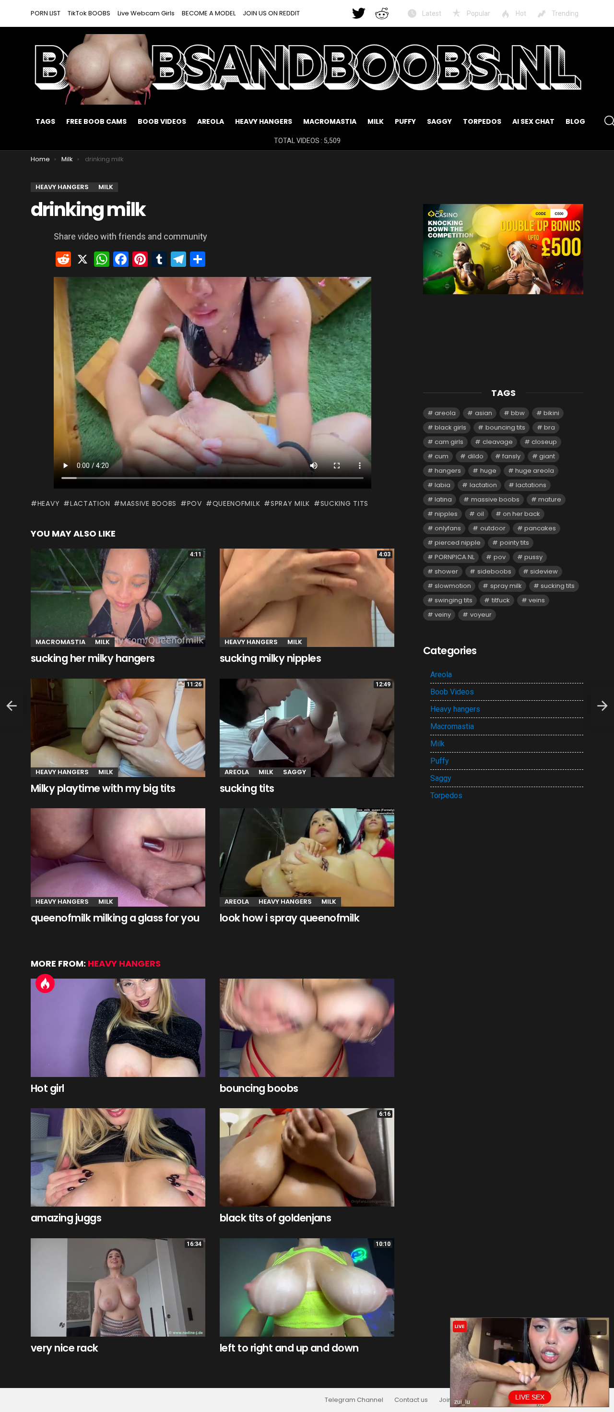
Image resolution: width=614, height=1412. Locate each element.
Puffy (405, 121)
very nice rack (64, 1348)
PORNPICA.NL (454, 557)
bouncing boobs (259, 1088)
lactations (531, 485)
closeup (544, 441)
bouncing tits (505, 427)
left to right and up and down (289, 1348)
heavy (48, 503)
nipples (446, 513)
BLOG (575, 121)
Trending (564, 13)
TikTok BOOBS (89, 13)
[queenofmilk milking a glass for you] (118, 857)
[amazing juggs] (118, 1157)
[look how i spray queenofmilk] (307, 857)
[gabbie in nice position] (11, 706)
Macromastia (329, 121)
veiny (443, 614)
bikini (551, 413)
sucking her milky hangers (93, 658)
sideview (544, 571)
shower (446, 571)
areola (445, 413)
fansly (511, 456)
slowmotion (453, 585)
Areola (210, 121)
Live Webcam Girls (146, 13)
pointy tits (514, 542)
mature (549, 499)
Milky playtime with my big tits (103, 788)
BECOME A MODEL (209, 13)
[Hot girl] (118, 1028)
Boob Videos (162, 121)
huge (488, 470)
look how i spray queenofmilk (289, 918)
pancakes (540, 528)
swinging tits (453, 600)
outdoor (493, 528)
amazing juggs (66, 1218)
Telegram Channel (354, 1400)
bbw (518, 413)
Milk (375, 121)
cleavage (498, 441)
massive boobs (148, 503)
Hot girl (47, 1088)
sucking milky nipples (270, 658)
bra (549, 427)
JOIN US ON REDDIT (271, 13)
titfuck (501, 600)
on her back (521, 513)
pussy (533, 557)
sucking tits (344, 503)
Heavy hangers (263, 121)
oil (480, 513)
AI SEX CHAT (533, 121)
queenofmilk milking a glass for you (115, 918)
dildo (476, 456)
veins (537, 600)
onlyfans (448, 528)
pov (194, 503)
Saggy (439, 121)
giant (547, 456)
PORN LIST (45, 13)
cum (442, 456)
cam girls (449, 441)
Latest (431, 13)
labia (442, 485)
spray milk (290, 503)
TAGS (45, 121)
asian (483, 413)
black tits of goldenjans (275, 1218)
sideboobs (494, 571)
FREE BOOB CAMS (96, 121)
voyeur (481, 614)
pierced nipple (458, 542)
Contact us (411, 1400)
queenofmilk (236, 503)
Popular (477, 13)
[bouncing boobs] (307, 1028)
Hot (520, 13)
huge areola (534, 470)
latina (443, 499)
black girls (450, 427)
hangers (448, 470)
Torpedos (482, 121)
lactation (90, 503)
